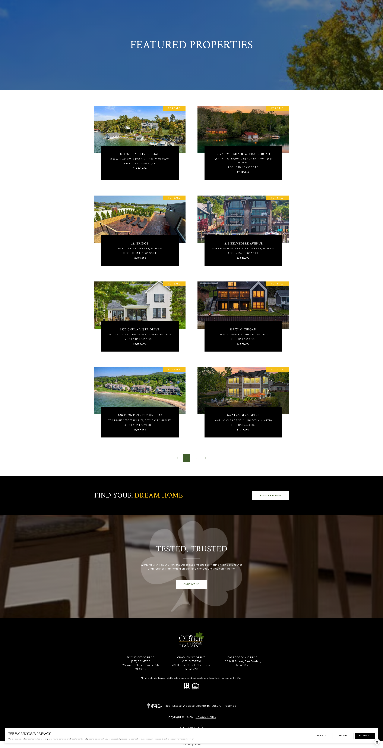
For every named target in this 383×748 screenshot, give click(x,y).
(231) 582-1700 (140, 661)
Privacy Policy (206, 717)
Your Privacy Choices (191, 745)
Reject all (323, 736)
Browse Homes (270, 495)
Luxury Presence (224, 705)
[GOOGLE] (200, 728)
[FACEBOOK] (183, 728)
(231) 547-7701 (191, 661)
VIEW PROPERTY (140, 145)
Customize (344, 736)
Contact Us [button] (191, 584)
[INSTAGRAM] (191, 728)
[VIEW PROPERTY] (140, 142)
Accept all (365, 736)
